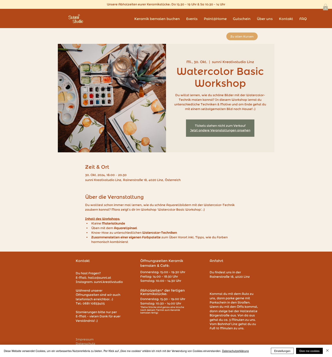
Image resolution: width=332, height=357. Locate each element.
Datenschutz (85, 343)
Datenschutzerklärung (235, 351)
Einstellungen (282, 351)
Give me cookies (309, 351)
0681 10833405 (94, 303)
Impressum (85, 339)
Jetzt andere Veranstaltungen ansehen (220, 130)
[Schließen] (327, 351)
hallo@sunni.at (99, 277)
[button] (325, 7)
